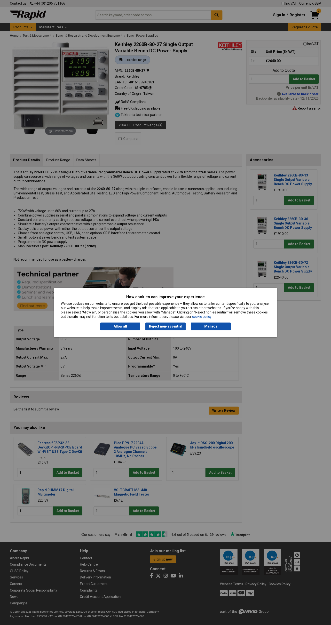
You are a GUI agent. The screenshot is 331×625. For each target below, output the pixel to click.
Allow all (120, 326)
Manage (210, 326)
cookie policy (202, 317)
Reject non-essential (165, 326)
